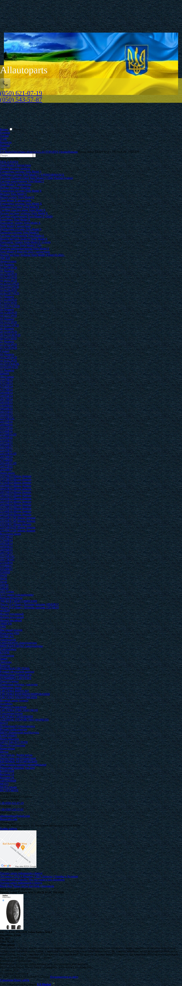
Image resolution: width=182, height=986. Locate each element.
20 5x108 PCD (8, 331)
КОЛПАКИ (7, 770)
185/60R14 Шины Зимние (15, 485)
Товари (4, 135)
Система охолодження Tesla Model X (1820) (26, 216)
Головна (5, 132)
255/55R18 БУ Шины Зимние (17, 530)
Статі (3, 148)
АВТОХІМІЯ (8, 780)
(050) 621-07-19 (21, 93)
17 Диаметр (7, 296)
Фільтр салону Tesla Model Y (17, 197)
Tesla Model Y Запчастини (15, 184)
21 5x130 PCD (8, 347)
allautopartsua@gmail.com (15, 815)
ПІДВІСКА (7, 636)
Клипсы (5, 665)
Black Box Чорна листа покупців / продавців (27, 886)
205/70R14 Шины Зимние (15, 492)
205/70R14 (6, 399)
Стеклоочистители (11, 713)
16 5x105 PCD (8, 277)
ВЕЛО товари (8, 787)
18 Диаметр (7, 309)
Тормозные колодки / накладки (19, 684)
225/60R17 (6, 569)
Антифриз (6, 703)
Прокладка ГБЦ (9, 633)
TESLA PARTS (9, 161)
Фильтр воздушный (12, 617)
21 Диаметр (7, 341)
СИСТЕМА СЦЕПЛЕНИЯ (16, 716)
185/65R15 (6, 402)
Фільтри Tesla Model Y (13, 194)
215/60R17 (6, 565)
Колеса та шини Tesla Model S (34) (20, 245)
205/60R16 (6, 424)
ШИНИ (4, 373)
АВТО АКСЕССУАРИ (14, 742)
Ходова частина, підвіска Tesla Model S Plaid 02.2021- (32, 254)
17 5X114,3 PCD (10, 306)
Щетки (4, 751)
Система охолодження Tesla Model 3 (22, 181)
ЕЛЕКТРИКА (8, 735)
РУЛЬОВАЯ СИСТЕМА (15, 668)
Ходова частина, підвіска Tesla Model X (24, 213)
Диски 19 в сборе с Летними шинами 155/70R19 (29, 607)
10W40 (4, 588)
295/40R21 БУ (8, 463)
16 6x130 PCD (8, 290)
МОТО (4, 783)
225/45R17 (6, 444)
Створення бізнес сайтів (14, 980)
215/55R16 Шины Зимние (15, 508)
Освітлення (7, 655)
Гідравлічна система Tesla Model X (21, 203)
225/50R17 (6, 447)
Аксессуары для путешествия (18, 758)
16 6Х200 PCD (9, 367)
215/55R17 (6, 440)
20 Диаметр (7, 328)
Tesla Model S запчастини (15, 226)
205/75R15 (6, 553)
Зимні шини (7, 472)
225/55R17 (6, 450)
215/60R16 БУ (8, 434)
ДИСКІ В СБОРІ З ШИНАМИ (18, 601)
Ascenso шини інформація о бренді (21, 882)
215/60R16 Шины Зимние (15, 511)
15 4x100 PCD (8, 267)
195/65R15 (6, 408)
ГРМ (3, 626)
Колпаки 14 (7, 774)
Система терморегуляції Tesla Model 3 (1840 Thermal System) (36, 177)
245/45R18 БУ (8, 453)
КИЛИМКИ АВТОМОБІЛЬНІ (18, 761)
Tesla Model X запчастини (15, 200)
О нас (3, 139)
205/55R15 (6, 411)
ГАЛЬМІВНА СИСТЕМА (15, 678)
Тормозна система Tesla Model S (19, 232)
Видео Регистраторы (12, 745)
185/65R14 (6, 395)
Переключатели (9, 738)
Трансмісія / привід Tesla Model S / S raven (25, 242)
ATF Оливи (7, 591)
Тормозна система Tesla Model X (19, 206)
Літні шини (7, 376)
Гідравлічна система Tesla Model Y (21, 190)
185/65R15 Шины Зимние (15, 495)
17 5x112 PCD (8, 303)
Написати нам (8, 819)
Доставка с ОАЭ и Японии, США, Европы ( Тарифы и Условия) (39, 876)
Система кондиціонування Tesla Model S (24, 248)
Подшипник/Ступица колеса (17, 726)
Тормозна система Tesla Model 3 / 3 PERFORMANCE (32, 174)
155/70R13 (6, 379)
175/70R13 (6, 383)
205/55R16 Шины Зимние (15, 501)
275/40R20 (6, 460)
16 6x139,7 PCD (9, 293)
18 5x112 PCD (8, 315)
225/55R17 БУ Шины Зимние (17, 520)
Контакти (6, 142)
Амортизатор (8, 639)
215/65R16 (6, 437)
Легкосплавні (8, 261)
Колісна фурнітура (11, 597)
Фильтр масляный (11, 620)
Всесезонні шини (10, 533)
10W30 (4, 585)
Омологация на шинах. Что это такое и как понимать (32, 879)
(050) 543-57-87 (21, 99)
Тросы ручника (9, 681)
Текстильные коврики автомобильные (23, 764)
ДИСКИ (5, 258)
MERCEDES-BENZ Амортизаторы (21, 645)
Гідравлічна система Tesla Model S (20, 229)
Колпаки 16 (7, 777)
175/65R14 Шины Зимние (15, 482)
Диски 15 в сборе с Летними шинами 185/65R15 (29, 604)
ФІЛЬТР (5, 610)
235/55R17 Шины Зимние (15, 524)
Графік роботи (8, 828)
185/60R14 (6, 392)
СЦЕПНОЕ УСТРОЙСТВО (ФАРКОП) (24, 719)
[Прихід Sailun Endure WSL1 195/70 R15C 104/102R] (11, 928)
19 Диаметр (7, 319)
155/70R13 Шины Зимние (15, 476)
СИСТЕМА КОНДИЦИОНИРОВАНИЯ (25, 694)
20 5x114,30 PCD (10, 335)
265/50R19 (6, 456)
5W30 (3, 578)
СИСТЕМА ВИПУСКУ (14, 690)
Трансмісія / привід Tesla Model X (20, 222)
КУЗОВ (4, 652)
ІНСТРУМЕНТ (9, 790)
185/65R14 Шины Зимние (15, 488)
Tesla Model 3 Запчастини (15, 165)
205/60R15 (6, 549)
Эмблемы (6, 662)
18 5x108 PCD (8, 312)
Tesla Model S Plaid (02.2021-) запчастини (25, 251)
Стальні (4, 351)
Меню (17, 129)
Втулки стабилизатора (13, 729)
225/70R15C (7, 418)
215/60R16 (6, 431)
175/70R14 (6, 389)
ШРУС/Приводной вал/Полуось (19, 732)
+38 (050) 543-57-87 (12, 809)
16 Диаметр (7, 270)
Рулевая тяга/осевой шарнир (17, 671)
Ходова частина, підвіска (15, 168)
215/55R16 (6, 428)
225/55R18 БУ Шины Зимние (17, 527)
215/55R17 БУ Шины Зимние (17, 517)
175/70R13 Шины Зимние (15, 479)
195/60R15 (6, 405)
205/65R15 (6, 415)
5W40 (3, 581)
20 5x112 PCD (8, 338)
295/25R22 (6, 466)
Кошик (4, 129)
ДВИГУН (6, 623)
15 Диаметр (7, 264)
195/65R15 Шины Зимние (15, 498)
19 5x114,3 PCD (9, 325)
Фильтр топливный (12, 613)
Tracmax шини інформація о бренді (21, 873)
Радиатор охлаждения (13, 706)
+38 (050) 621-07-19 (12, 803)
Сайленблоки (8, 649)
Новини (5, 145)
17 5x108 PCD (8, 299)
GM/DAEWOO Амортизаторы (18, 642)
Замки (3, 658)
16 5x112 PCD (8, 280)
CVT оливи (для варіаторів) (17, 594)
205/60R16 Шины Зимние (15, 504)
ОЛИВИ (5, 572)
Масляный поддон (11, 629)
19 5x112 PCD (8, 322)
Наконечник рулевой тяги (15, 674)
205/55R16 (6, 421)
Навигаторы (7, 748)
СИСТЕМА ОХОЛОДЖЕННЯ (18, 697)
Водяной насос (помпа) (14, 700)
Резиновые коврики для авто (17, 767)
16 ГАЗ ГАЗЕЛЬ (9, 363)
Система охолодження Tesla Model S (22, 235)
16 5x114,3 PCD (9, 286)
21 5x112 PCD (8, 344)
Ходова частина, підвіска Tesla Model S (23, 238)
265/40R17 (6, 469)
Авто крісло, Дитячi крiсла (16, 754)
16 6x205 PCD (8, 357)
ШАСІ (4, 722)
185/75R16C (7, 559)
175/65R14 (6, 386)
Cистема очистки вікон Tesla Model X (23, 210)
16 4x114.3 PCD (9, 283)
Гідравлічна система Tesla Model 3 (20, 171)
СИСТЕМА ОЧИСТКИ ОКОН (19, 710)
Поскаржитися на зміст (64, 976)
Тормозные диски (11, 687)
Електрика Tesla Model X (15, 219)
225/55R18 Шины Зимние (15, 514)
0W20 (3, 575)
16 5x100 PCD (8, 274)
